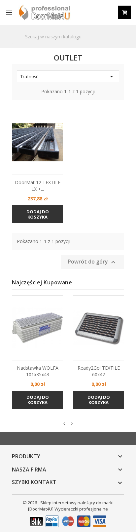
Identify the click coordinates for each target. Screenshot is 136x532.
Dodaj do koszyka (37, 214)
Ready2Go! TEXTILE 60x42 (99, 371)
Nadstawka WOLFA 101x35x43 (37, 371)
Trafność (68, 76)
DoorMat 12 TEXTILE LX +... (37, 185)
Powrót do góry (92, 262)
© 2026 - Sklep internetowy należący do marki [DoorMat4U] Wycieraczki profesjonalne (68, 506)
